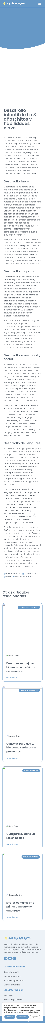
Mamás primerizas (12, 985)
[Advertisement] (22, 76)
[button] (40, 3)
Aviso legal (8, 995)
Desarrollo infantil (23, 576)
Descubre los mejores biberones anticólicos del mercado (20, 667)
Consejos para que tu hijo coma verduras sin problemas (21, 747)
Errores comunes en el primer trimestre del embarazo (20, 906)
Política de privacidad (13, 999)
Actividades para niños (14, 980)
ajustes (36, 1012)
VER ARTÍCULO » (12, 678)
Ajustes (35, 1017)
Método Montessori (12, 976)
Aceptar (10, 1017)
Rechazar (22, 1017)
